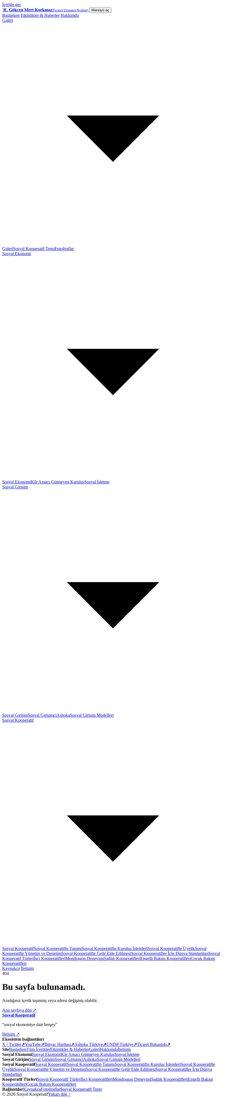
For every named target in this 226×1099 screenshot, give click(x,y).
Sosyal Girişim (15, 715)
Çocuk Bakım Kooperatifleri (51, 1084)
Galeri (7, 248)
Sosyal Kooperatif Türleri (59, 1079)
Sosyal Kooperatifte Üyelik (171, 948)
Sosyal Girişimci (42, 715)
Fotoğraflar (64, 248)
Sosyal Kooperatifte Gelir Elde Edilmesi (96, 953)
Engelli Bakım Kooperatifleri (165, 958)
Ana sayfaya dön (19, 1010)
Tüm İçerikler (38, 1049)
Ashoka (63, 715)
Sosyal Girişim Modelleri (92, 715)
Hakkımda (70, 15)
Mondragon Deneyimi (84, 958)
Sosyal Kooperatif (18, 948)
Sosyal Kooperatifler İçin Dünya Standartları (169, 953)
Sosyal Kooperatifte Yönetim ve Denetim (50, 1069)
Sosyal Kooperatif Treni (34, 248)
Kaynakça (11, 968)
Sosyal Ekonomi (16, 482)
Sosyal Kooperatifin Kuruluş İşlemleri (114, 948)
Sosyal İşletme (96, 482)
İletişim (27, 968)
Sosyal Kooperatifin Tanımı (58, 948)
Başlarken (11, 15)
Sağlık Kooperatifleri (122, 958)
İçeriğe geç (11, 4)
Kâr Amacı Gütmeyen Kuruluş (57, 482)
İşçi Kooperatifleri (49, 958)
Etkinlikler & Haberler (40, 15)
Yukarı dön (59, 1094)
